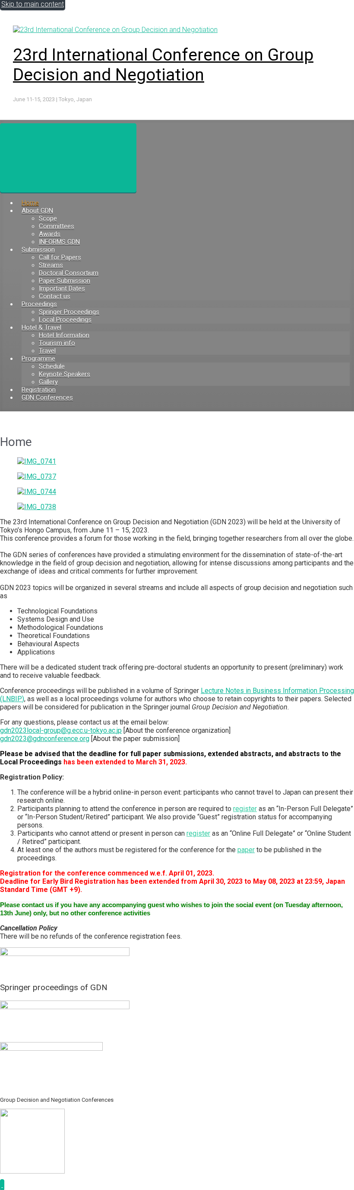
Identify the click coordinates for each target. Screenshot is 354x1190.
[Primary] (68, 157)
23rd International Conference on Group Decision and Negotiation (163, 65)
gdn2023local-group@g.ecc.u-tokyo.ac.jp (61, 730)
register (245, 809)
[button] (2, 1184)
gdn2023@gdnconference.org (44, 739)
